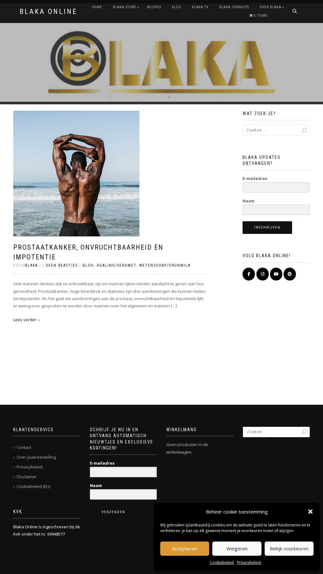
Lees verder (24, 319)
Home (97, 7)
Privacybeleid (249, 562)
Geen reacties (62, 265)
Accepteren (184, 548)
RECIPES (154, 7)
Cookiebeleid (222, 562)
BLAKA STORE (124, 7)
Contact (24, 447)
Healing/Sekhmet (116, 265)
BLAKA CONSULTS (234, 7)
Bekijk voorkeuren (289, 548)
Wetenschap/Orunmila (165, 265)
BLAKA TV (200, 7)
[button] (310, 511)
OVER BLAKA (270, 7)
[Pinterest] (290, 274)
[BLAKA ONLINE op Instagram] (262, 274)
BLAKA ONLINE (48, 11)
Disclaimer (27, 476)
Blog (176, 7)
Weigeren (237, 548)
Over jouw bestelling (36, 457)
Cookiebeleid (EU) (33, 486)
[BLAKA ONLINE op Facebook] (249, 274)
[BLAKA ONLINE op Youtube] (276, 274)
